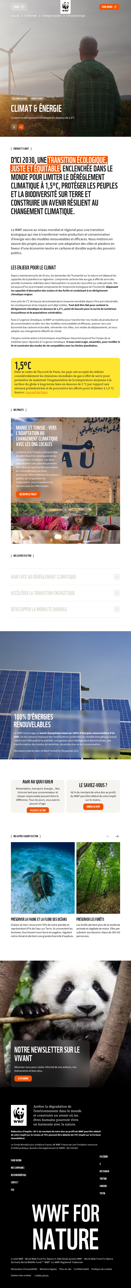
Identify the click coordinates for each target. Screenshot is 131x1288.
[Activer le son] (21, 127)
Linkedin (103, 1186)
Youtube (103, 1178)
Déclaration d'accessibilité (24, 1269)
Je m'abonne (23, 1078)
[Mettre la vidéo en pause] (14, 127)
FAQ (12, 1189)
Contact (14, 1182)
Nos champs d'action (19, 98)
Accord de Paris (37, 392)
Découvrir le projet (28, 494)
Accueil (15, 16)
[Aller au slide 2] (48, 754)
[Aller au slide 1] (47, 754)
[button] (65, 510)
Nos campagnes (17, 1167)
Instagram (104, 1171)
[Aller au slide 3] (50, 754)
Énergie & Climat (37, 98)
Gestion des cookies (21, 1275)
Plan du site (65, 1269)
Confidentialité (81, 1269)
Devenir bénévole (18, 1175)
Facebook (104, 1156)
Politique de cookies (101, 1269)
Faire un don (107, 7)
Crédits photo (42, 1275)
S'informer (30, 16)
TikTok (102, 1193)
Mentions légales (48, 1269)
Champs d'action (51, 16)
